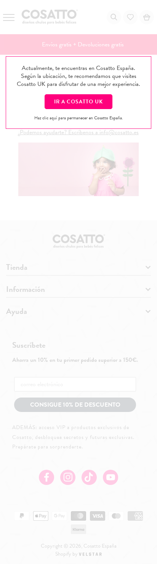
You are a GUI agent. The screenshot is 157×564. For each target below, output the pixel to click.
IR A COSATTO (78, 102)
